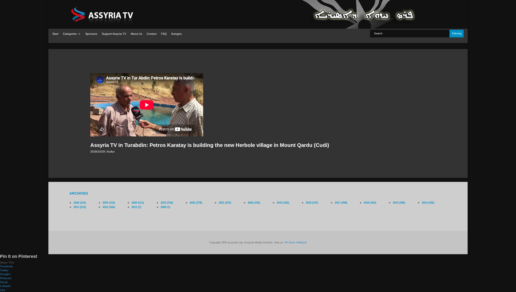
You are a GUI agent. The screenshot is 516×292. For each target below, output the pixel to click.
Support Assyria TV (114, 33)
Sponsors (91, 33)
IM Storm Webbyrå (296, 242)
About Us (136, 33)
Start (55, 33)
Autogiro (176, 33)
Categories (70, 33)
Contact (152, 33)
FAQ (164, 33)
